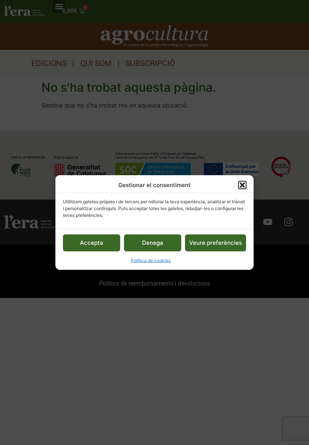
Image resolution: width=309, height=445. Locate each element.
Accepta (91, 242)
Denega (152, 242)
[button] (242, 185)
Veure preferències (215, 242)
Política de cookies (151, 260)
